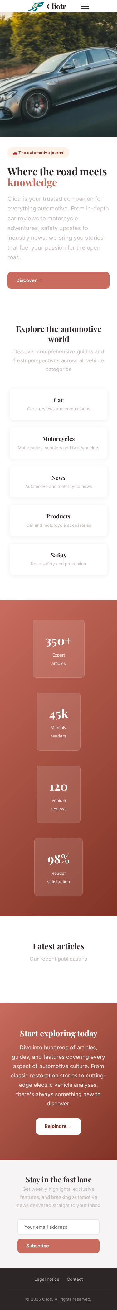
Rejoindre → (58, 1126)
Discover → (29, 280)
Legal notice (46, 1279)
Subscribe (37, 1246)
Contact (75, 1279)
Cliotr (56, 6)
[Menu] (85, 6)
